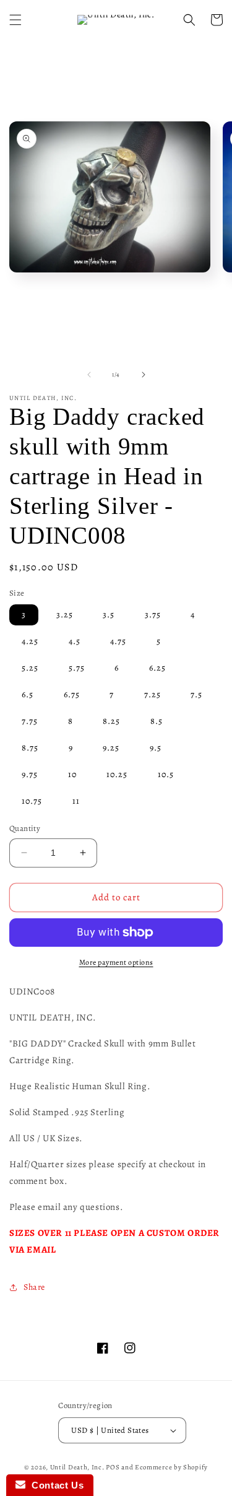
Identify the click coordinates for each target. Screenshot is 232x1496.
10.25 (116, 774)
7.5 (196, 694)
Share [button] (34, 1287)
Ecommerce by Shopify (171, 1467)
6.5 (27, 694)
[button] (15, 19)
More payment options (116, 962)
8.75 (30, 748)
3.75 (153, 614)
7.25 (152, 694)
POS (112, 1467)
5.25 (30, 668)
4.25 (30, 641)
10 (72, 774)
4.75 (118, 641)
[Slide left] (89, 374)
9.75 (30, 774)
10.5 (166, 774)
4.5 (74, 641)
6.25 (157, 668)
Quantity (24, 828)
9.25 (111, 748)
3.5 (108, 614)
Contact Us (54, 1485)
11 (76, 801)
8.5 (156, 721)
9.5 (155, 748)
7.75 (30, 721)
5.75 (77, 668)
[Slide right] (143, 374)
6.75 (72, 694)
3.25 (64, 614)
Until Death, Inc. (77, 1467)
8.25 (111, 721)
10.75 (32, 801)
